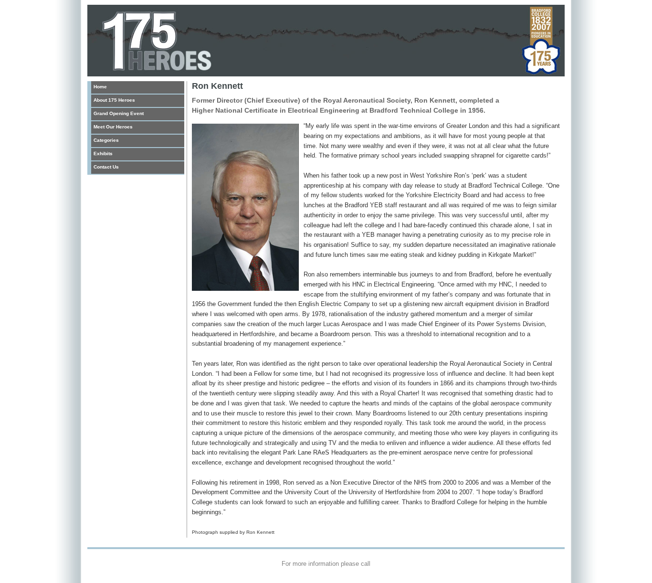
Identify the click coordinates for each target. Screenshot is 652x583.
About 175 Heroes (114, 100)
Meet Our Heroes (113, 126)
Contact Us (106, 167)
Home (100, 86)
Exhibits (103, 153)
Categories (106, 140)
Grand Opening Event (119, 113)
